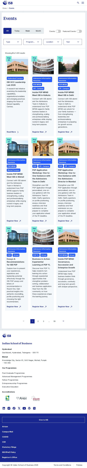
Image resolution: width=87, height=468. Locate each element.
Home (5, 8)
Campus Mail (7, 432)
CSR (4, 442)
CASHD (5, 437)
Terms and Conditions (62, 465)
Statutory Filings (9, 447)
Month (38, 31)
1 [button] (32, 321)
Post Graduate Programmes (13, 373)
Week (27, 31)
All (7, 31)
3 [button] (43, 321)
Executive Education (10, 387)
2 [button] (38, 321)
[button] (62, 321)
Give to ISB (43, 420)
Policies (79, 465)
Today (17, 31)
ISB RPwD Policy (9, 452)
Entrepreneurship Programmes (14, 383)
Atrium (5, 427)
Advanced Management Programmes (17, 376)
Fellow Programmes (10, 380)
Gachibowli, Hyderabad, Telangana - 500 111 (20, 353)
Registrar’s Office (9, 457)
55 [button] (54, 321)
